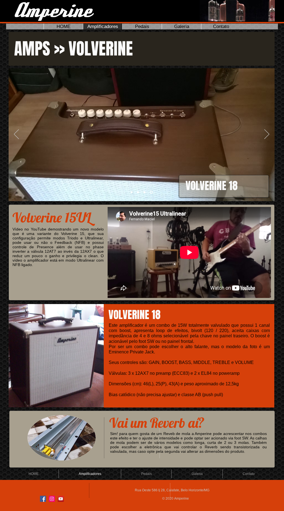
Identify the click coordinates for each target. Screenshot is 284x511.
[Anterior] (16, 134)
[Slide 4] (151, 192)
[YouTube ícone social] (61, 499)
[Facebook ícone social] (43, 499)
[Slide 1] (132, 192)
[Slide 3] (144, 192)
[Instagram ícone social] (52, 499)
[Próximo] (266, 134)
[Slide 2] (138, 192)
